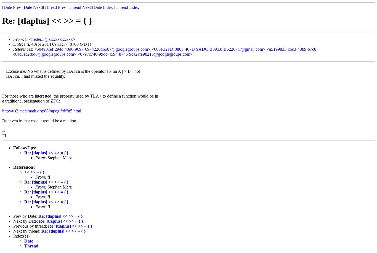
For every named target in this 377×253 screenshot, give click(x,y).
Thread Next (80, 7)
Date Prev (12, 7)
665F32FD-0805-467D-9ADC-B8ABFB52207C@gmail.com (208, 49)
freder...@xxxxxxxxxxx (52, 39)
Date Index (103, 7)
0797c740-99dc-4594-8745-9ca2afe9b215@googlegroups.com (135, 54)
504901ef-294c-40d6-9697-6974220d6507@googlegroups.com (92, 49)
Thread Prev (55, 7)
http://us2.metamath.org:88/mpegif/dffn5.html (41, 111)
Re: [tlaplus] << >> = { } (46, 152)
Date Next (33, 7)
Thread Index (127, 7)
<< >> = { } (34, 172)
